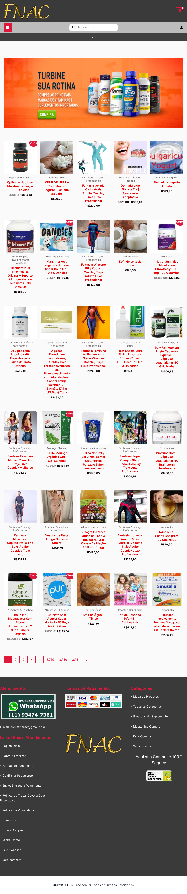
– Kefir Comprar (141, 736)
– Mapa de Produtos (145, 696)
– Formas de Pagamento (16, 765)
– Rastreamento (11, 860)
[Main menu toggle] (8, 27)
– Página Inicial (10, 746)
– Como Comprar (12, 830)
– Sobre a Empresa (13, 756)
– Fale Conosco (10, 850)
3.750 (63, 659)
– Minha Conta (10, 840)
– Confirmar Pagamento (16, 775)
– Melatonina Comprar (146, 726)
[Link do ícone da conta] (181, 27)
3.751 (75, 659)
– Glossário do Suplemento (149, 716)
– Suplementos (141, 746)
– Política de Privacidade (17, 810)
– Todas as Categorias (146, 706)
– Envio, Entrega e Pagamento (21, 785)
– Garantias (8, 820)
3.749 (50, 659)
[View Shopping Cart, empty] (179, 11)
